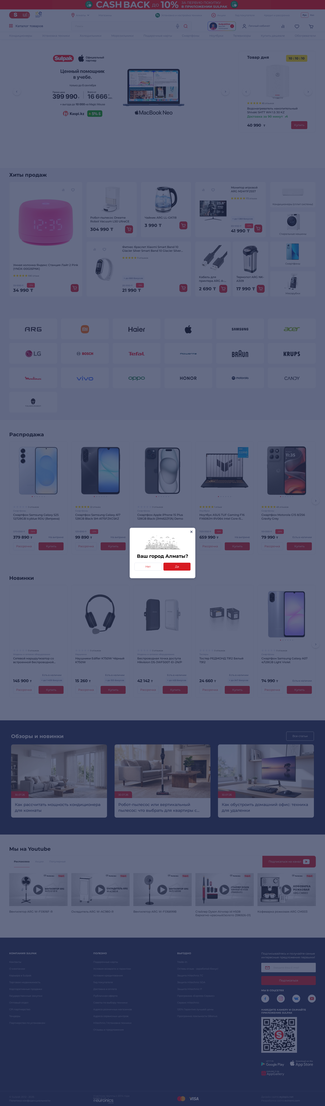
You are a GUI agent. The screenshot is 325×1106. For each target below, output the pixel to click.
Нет (148, 566)
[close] (191, 532)
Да (177, 566)
